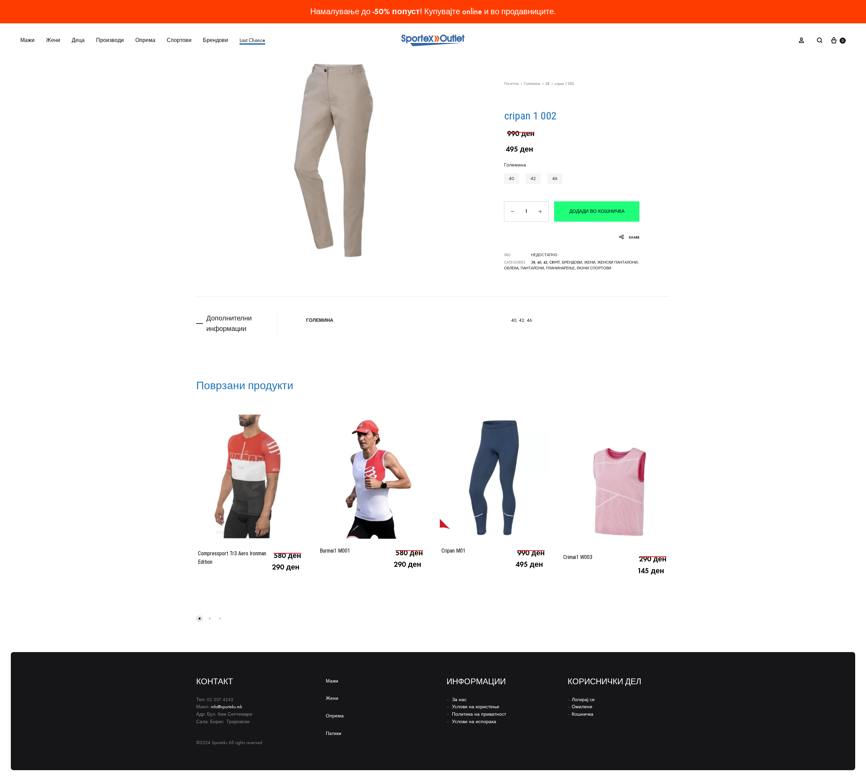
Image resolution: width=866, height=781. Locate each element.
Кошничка (582, 714)
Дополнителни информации (229, 323)
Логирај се (583, 699)
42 (545, 262)
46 (529, 320)
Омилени (582, 707)
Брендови (215, 40)
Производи (110, 40)
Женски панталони (617, 262)
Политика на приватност (479, 714)
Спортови (179, 40)
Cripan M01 (453, 551)
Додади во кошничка (596, 211)
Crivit (554, 262)
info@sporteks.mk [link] (226, 707)
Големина (532, 84)
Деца (78, 40)
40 (539, 262)
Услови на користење (475, 707)
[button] (511, 178)
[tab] (236, 323)
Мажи (27, 40)
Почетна (511, 84)
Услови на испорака (474, 721)
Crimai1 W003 (577, 557)
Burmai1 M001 (335, 551)
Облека (511, 268)
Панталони (532, 268)
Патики (333, 733)
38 (547, 84)
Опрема (145, 40)
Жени (53, 40)
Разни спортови (594, 268)
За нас (459, 699)
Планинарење (560, 268)
